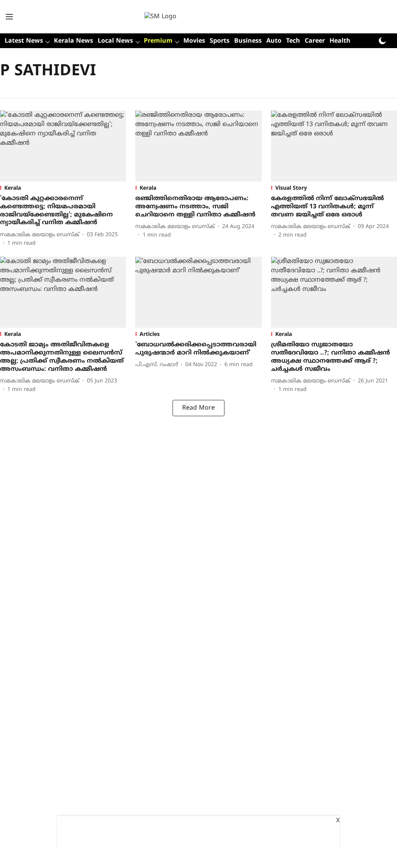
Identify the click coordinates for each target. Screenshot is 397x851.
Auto (273, 41)
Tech (293, 41)
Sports (220, 41)
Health (340, 41)
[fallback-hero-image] (63, 146)
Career (315, 41)
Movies (194, 41)
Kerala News (73, 41)
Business (248, 41)
